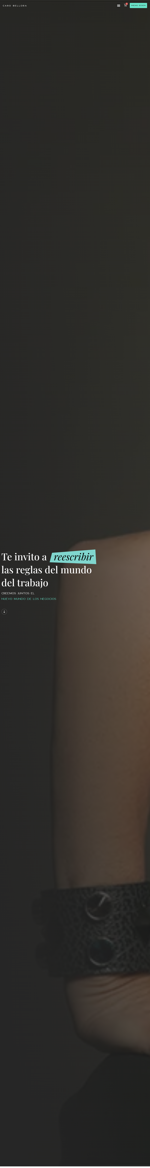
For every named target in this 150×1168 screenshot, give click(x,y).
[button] (118, 5)
